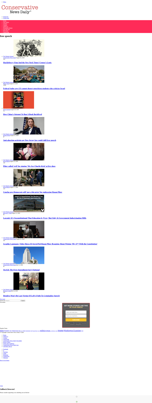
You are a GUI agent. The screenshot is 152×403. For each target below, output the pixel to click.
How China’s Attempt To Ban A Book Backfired (22, 114)
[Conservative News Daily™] (20, 14)
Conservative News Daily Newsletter (12, 340)
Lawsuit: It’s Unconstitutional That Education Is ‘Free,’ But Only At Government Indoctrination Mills (44, 218)
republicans (53, 330)
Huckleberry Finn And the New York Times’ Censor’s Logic (27, 63)
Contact (5, 25)
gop (19, 330)
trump (61, 330)
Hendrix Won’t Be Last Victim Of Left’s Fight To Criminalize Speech (31, 296)
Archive (5, 23)
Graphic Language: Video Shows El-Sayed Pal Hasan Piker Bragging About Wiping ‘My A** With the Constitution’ (50, 244)
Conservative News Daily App (11, 345)
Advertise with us (7, 346)
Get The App (6, 29)
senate (56, 330)
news (39, 330)
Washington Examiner (72, 331)
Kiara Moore (6, 161)
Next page (2, 299)
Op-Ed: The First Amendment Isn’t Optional (21, 270)
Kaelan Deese (6, 135)
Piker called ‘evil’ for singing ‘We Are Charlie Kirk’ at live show (29, 166)
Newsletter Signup (7, 28)
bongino (6, 330)
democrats (15, 330)
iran (31, 330)
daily (11, 330)
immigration (28, 330)
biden (2, 331)
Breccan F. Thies (7, 213)
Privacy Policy (6, 342)
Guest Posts (6, 32)
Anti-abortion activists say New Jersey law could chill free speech (29, 140)
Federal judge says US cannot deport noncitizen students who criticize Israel (34, 88)
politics (43, 330)
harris (22, 330)
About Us (5, 26)
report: (48, 330)
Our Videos (6, 22)
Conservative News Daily (9, 57)
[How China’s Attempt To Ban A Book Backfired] (18, 108)
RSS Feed (5, 30)
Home (4, 20)
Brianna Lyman (7, 291)
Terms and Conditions (8, 343)
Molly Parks (6, 83)
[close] (76, 396)
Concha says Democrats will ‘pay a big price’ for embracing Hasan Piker (32, 192)
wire (82, 330)
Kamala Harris (35, 330)
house (24, 330)
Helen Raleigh (6, 109)
